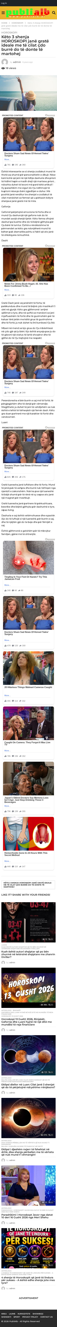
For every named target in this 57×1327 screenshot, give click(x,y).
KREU (4, 1314)
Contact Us (46, 1317)
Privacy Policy (30, 1317)
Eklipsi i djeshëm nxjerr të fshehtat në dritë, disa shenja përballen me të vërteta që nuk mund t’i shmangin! (27, 1152)
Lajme (4, 945)
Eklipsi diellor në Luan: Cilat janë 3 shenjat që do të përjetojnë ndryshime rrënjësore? (25, 1080)
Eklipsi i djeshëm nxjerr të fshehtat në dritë (22, 1146)
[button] (3, 12)
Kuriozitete (24, 1314)
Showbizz (38, 1314)
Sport (17, 1317)
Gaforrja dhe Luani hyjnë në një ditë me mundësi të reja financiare (27, 1013)
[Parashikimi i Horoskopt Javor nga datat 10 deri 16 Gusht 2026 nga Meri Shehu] (28, 1185)
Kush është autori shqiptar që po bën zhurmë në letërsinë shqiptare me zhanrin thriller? (23, 947)
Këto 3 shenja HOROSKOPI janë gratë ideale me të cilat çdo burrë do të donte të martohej (27, 885)
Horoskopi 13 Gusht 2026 (12, 1016)
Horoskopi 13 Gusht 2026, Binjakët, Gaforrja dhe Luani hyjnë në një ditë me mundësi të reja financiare (26, 1022)
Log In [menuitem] (4, 3)
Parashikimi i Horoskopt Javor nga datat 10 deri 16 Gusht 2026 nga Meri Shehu (27, 1211)
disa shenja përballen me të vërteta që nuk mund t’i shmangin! (25, 1143)
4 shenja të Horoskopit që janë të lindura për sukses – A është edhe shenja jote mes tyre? (27, 1273)
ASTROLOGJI (6, 1010)
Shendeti (6, 1317)
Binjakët (17, 1010)
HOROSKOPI (9, 32)
